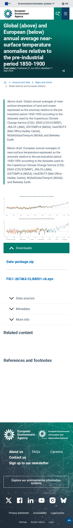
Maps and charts (43, 82)
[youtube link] (41, 500)
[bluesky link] (63, 500)
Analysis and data (21, 82)
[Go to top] (69, 520)
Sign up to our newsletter (29, 463)
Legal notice (57, 513)
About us (16, 452)
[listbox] (36, 3)
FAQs (36, 452)
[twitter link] (8, 500)
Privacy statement (19, 513)
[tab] (36, 248)
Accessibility (40, 513)
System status (37, 522)
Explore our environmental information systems (36, 482)
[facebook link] (19, 500)
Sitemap (23, 522)
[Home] (5, 83)
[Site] (25, 13)
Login (51, 522)
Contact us (17, 457)
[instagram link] (52, 500)
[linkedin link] (30, 500)
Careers (56, 452)
